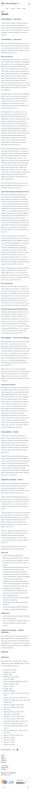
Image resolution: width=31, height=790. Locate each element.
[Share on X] (13, 750)
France (18, 8)
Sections (3, 759)
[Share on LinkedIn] (17, 750)
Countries (13, 8)
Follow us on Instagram (9, 773)
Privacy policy (5, 767)
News (2, 757)
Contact (3, 769)
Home (7, 8)
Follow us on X (7, 774)
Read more (4, 652)
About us (3, 762)
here (18, 663)
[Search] (28, 787)
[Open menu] (29, 3)
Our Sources (4, 766)
